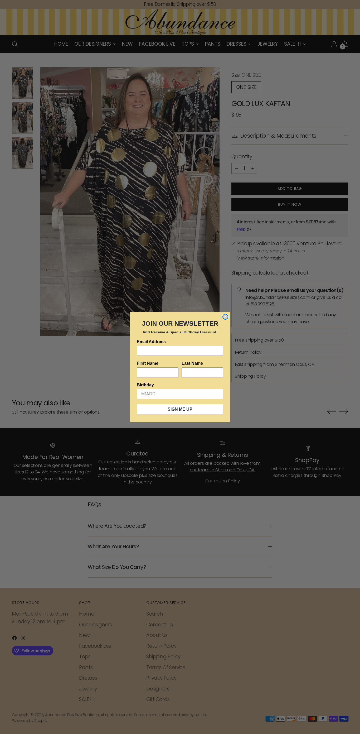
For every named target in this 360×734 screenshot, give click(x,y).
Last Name (192, 363)
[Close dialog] (225, 316)
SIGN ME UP (180, 409)
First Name (147, 363)
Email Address (151, 341)
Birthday (145, 385)
